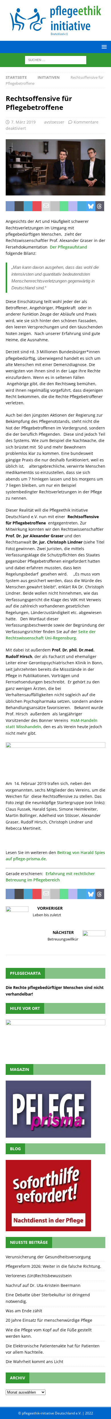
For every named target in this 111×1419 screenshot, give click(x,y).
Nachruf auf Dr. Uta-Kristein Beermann (43, 1285)
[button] (103, 46)
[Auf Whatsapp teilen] (63, 206)
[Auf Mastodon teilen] (72, 206)
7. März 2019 (23, 122)
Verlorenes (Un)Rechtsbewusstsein (39, 1275)
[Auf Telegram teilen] (81, 206)
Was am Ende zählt (24, 1310)
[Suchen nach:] (55, 59)
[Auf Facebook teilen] (10, 206)
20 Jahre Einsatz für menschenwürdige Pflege (49, 1320)
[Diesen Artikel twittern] (19, 206)
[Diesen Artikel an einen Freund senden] (46, 206)
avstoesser (54, 122)
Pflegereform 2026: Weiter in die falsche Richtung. (53, 1266)
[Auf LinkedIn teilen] (28, 206)
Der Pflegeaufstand (69, 247)
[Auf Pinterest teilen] (36, 206)
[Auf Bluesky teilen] (90, 206)
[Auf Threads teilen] (99, 206)
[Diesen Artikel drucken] (54, 206)
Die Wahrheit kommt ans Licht (34, 1361)
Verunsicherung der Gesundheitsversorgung (48, 1256)
